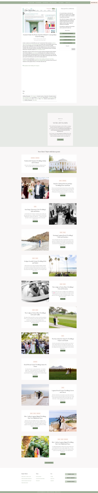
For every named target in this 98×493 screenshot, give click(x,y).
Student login (71, 474)
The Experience (38, 2)
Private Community (71, 477)
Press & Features (39, 38)
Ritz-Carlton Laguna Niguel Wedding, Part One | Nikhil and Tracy (63, 443)
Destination (33, 157)
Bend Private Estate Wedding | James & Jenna (35, 365)
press (44, 40)
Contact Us (67, 2)
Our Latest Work (53, 2)
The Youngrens (33, 96)
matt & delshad (40, 40)
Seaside (64, 232)
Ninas (42, 98)
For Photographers (40, 478)
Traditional (37, 157)
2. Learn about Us (67, 36)
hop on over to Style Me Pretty (40, 60)
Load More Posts (49, 462)
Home (52, 476)
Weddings (44, 38)
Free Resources (24, 482)
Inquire (52, 480)
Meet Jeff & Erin (31, 2)
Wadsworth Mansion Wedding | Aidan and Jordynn (35, 161)
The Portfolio (45, 2)
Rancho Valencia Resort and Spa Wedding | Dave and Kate (62, 184)
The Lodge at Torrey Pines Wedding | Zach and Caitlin (35, 314)
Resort (60, 180)
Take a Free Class (94, 2)
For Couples (38, 476)
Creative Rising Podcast (26, 480)
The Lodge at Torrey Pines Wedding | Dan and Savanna (62, 288)
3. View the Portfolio (67, 39)
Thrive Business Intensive (26, 478)
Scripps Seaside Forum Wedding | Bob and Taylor (35, 262)
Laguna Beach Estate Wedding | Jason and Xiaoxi (63, 391)
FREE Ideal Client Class (26, 476)
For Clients (61, 2)
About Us (52, 478)
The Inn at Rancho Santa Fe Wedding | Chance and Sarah (63, 339)
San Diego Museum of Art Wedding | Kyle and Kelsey (35, 210)
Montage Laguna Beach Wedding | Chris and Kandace (63, 236)
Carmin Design (34, 52)
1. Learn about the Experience (67, 33)
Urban (35, 206)
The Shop (38, 480)
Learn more (60, 139)
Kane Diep (34, 100)
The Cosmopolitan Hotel (40, 49)
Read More (35, 168)
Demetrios (36, 98)
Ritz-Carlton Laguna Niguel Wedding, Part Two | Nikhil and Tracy (35, 417)
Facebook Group (70, 481)
